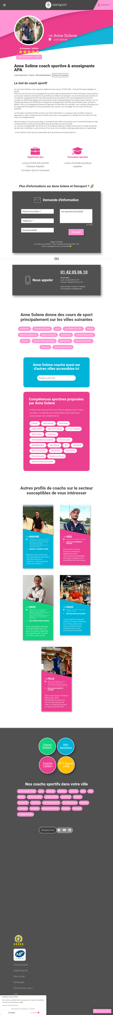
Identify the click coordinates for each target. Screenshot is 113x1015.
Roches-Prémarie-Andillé (44, 341)
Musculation (48, 423)
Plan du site (19, 976)
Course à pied (64, 440)
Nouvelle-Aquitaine (43, 75)
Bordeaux (62, 791)
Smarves (45, 347)
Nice (83, 791)
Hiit (66, 445)
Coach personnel (20, 75)
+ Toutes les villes (25, 814)
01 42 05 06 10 (74, 272)
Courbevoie (23, 803)
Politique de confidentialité (10, 1005)
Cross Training (73, 429)
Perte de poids (38, 456)
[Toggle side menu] (4, 5)
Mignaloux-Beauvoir (28, 335)
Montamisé (66, 335)
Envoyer (76, 232)
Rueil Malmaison (69, 803)
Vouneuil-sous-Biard (63, 347)
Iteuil (57, 329)
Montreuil (77, 808)
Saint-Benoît (65, 341)
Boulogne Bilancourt (50, 808)
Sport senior (37, 434)
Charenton (23, 808)
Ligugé (90, 329)
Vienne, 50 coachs (60, 75)
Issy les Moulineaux (51, 803)
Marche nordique (55, 429)
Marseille (50, 791)
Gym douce (54, 445)
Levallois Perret (51, 797)
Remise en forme (56, 456)
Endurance (70, 451)
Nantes (21, 797)
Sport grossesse (39, 451)
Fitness (35, 423)
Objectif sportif (21, 970)
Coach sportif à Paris (27, 791)
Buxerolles (24, 329)
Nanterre (66, 808)
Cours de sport (21, 964)
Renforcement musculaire (42, 462)
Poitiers (25, 341)
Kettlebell (77, 445)
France (31, 75)
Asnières (77, 797)
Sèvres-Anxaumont (83, 341)
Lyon (41, 791)
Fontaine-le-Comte (42, 329)
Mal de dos (55, 451)
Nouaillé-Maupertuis (84, 335)
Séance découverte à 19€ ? (29, 57)
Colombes (35, 803)
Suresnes (84, 803)
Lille (90, 791)
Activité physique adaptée (42, 440)
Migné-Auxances (49, 335)
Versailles (34, 808)
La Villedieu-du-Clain (73, 329)
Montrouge (66, 797)
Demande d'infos (104, 1011)
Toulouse (73, 791)
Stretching (63, 423)
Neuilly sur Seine (34, 797)
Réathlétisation (38, 445)
